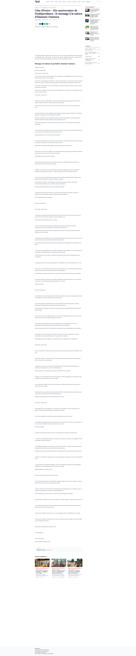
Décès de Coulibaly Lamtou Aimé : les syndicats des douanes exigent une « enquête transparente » (58, 572)
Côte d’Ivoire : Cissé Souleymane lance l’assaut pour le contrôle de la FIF (94, 33)
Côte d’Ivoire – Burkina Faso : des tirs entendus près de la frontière (74, 572)
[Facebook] (40, 24)
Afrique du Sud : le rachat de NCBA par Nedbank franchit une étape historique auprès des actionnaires (95, 21)
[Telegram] (47, 24)
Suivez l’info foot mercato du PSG (42, 649)
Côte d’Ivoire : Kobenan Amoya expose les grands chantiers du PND (95, 10)
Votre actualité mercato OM (40, 652)
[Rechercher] (98, 2)
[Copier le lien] (49, 24)
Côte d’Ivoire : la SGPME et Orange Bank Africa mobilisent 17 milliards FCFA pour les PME (95, 15)
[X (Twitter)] (42, 24)
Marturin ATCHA (41, 550)
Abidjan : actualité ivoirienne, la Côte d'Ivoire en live (48, 5)
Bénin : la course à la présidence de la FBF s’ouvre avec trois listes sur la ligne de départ (94, 27)
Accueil (36, 5)
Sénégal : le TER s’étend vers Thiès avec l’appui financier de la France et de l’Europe (94, 39)
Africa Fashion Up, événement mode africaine (44, 653)
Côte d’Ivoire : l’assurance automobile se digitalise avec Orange (42, 572)
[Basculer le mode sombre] (100, 2)
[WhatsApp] (45, 24)
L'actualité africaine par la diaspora (42, 651)
